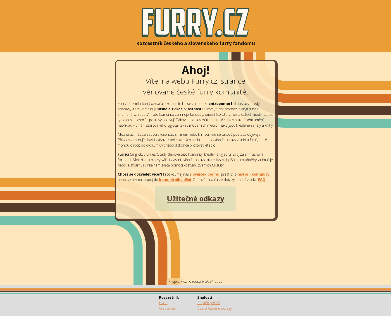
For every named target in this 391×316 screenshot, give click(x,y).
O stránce (167, 308)
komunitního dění (175, 179)
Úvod (163, 302)
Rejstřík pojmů (208, 302)
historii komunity (253, 174)
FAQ (261, 179)
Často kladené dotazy (214, 308)
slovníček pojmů (204, 174)
